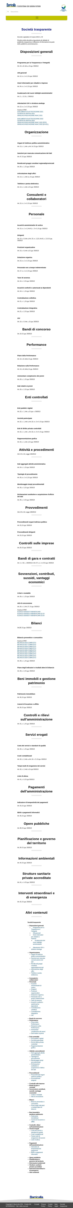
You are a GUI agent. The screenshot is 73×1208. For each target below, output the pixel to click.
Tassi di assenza (36, 1000)
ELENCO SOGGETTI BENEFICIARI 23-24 (30, 615)
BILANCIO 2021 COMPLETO (26, 652)
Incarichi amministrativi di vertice (36, 985)
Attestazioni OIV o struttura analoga (37, 948)
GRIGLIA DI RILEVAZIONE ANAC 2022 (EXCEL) (33, 124)
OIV (32, 1015)
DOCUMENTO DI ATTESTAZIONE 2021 (30, 111)
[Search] (8, 12)
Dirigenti (33, 989)
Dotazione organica (37, 995)
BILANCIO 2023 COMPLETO (26, 655)
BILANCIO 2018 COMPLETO (26, 646)
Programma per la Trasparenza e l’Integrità (37, 929)
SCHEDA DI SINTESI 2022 (26, 120)
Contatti (36, 1204)
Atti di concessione (37, 1096)
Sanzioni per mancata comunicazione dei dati (38, 960)
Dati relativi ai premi (37, 1033)
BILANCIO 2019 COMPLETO (26, 648)
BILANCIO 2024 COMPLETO (26, 657)
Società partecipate (37, 1040)
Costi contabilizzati (37, 1134)
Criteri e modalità (36, 1095)
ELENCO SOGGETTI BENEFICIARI (28, 612)
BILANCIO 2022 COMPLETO (26, 654)
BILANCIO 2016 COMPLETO (26, 642)
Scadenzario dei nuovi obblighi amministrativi (39, 942)
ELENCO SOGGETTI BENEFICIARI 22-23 (30, 613)
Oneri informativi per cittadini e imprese (37, 936)
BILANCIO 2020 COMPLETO (26, 650)
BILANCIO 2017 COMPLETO (26, 644)
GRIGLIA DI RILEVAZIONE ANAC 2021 (29, 115)
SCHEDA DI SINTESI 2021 (26, 113)
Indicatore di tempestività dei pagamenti (36, 1148)
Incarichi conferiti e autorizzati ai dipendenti (37, 1004)
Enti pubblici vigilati (37, 1038)
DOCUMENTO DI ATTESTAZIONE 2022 (30, 119)
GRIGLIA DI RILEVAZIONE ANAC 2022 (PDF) (32, 122)
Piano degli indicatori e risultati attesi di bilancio (38, 1107)
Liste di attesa (35, 1140)
